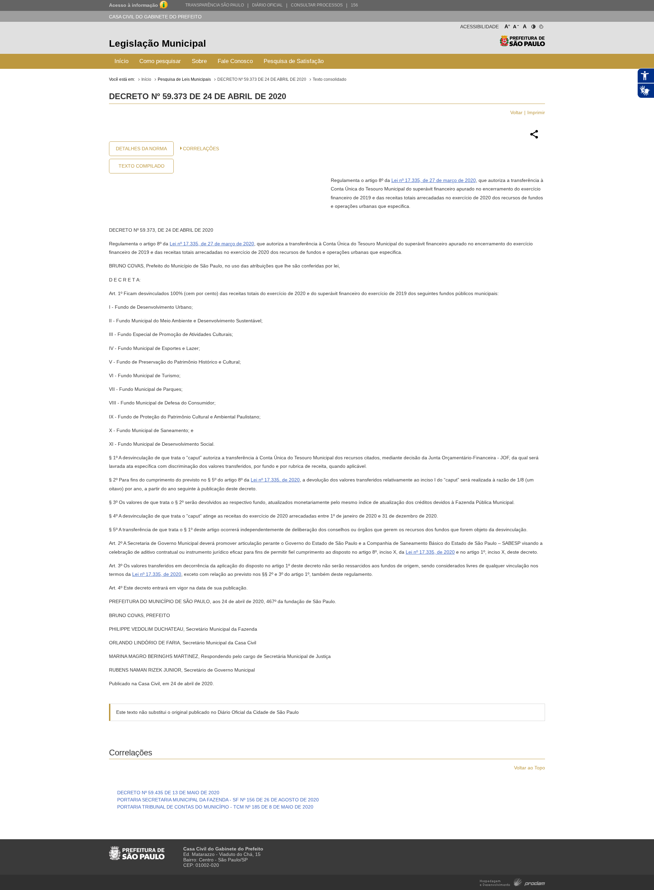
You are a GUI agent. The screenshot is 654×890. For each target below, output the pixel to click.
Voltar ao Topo (529, 767)
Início (121, 61)
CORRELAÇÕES (201, 148)
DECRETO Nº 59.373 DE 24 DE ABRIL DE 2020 (261, 79)
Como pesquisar (160, 61)
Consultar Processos (317, 5)
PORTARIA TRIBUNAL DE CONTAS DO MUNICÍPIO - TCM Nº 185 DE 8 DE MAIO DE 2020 (215, 807)
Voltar (516, 112)
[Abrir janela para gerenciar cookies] (541, 25)
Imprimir (536, 112)
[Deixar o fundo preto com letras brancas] (533, 25)
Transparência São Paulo (214, 5)
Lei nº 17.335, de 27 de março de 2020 (433, 180)
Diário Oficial (267, 5)
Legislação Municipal (157, 43)
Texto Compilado (142, 166)
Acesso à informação (133, 5)
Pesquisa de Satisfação (294, 61)
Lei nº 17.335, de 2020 (275, 479)
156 (354, 5)
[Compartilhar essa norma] (534, 137)
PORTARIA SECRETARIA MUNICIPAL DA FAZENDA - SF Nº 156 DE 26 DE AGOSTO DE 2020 (218, 799)
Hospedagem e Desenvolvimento (512, 881)
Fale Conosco (235, 61)
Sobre (199, 61)
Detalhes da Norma (141, 148)
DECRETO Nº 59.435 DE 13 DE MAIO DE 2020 (168, 792)
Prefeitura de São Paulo (522, 44)
